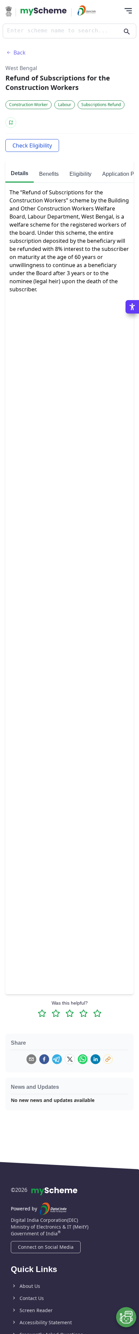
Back (19, 52)
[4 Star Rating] (83, 1013)
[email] (31, 1059)
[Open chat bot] (126, 1317)
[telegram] (57, 1059)
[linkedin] (95, 1059)
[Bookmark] (10, 122)
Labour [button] (64, 104)
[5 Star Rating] (97, 1013)
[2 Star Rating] (56, 1013)
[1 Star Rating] (42, 1013)
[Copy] (108, 1059)
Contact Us (32, 1298)
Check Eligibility (32, 145)
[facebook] (44, 1059)
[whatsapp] (83, 1059)
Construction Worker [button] (28, 104)
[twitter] (70, 1059)
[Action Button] (43, 11)
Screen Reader (36, 1310)
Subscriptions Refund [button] (101, 104)
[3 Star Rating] (69, 1013)
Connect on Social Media (46, 1247)
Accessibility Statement (46, 1322)
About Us (30, 1286)
